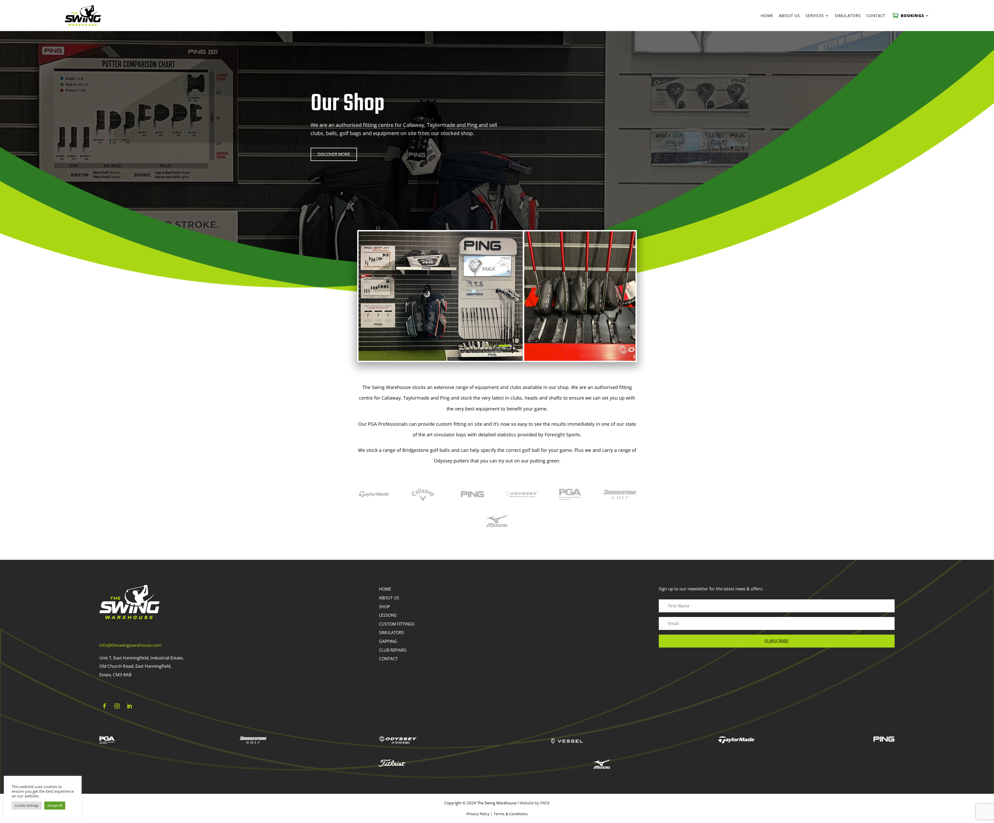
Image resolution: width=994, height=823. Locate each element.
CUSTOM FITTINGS (396, 624)
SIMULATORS (391, 632)
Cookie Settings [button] (27, 805)
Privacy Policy (477, 813)
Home (767, 15)
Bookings (912, 15)
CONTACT (388, 659)
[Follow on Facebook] (104, 706)
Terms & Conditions (511, 813)
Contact (875, 15)
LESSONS (388, 615)
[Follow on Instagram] (117, 706)
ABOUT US (389, 598)
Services (815, 15)
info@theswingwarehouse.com (130, 645)
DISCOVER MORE (334, 154)
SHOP (384, 606)
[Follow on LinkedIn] (129, 706)
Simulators (848, 15)
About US (789, 15)
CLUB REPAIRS (392, 650)
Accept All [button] (54, 805)
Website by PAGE (535, 802)
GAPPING (388, 641)
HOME (385, 589)
